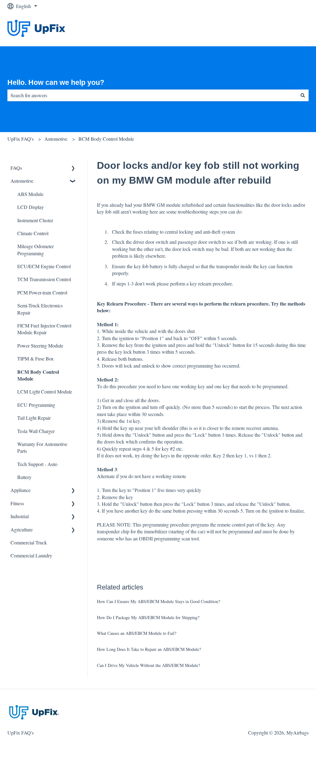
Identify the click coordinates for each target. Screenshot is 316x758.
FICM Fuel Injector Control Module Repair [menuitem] (44, 328)
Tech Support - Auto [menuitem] (37, 464)
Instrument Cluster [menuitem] (35, 220)
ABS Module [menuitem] (30, 194)
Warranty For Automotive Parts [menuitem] (42, 447)
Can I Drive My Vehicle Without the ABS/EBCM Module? (148, 665)
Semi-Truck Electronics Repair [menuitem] (40, 308)
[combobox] (152, 95)
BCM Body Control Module (106, 138)
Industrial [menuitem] (19, 516)
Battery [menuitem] (24, 477)
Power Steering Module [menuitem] (40, 345)
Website (294, 29)
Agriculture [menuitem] (21, 529)
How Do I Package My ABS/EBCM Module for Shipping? (148, 617)
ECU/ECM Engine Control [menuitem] (44, 266)
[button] (73, 168)
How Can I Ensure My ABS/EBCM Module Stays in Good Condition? (158, 601)
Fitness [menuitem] (17, 503)
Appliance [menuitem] (20, 490)
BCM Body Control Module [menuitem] (38, 375)
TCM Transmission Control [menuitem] (44, 279)
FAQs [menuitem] (16, 168)
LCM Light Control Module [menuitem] (44, 391)
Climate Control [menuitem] (32, 233)
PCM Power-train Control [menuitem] (42, 292)
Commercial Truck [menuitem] (28, 542)
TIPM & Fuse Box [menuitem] (35, 358)
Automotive (55, 138)
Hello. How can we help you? (55, 82)
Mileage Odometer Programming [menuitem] (35, 249)
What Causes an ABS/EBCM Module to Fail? (136, 633)
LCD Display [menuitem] (30, 207)
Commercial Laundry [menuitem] (31, 555)
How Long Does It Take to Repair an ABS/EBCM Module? (149, 649)
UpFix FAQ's (20, 138)
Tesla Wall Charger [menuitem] (36, 431)
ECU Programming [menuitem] (36, 405)
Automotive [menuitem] (21, 180)
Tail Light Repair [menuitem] (34, 417)
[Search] (303, 95)
